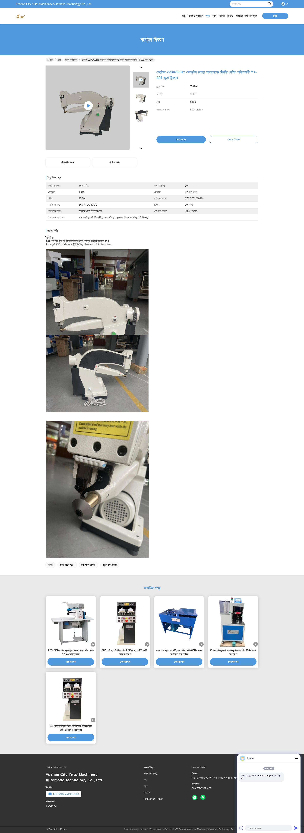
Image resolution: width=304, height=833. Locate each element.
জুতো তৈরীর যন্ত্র (66, 565)
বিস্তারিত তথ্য (67, 162)
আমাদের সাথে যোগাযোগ (246, 15)
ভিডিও (230, 15)
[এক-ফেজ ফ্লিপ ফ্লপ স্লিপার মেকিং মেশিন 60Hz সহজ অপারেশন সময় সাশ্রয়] (179, 621)
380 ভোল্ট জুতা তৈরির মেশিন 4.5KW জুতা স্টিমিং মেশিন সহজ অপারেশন (125, 652)
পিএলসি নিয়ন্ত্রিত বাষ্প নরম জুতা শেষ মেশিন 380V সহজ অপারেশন (233, 652)
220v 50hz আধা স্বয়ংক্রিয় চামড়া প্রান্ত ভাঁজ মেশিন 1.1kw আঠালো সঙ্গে (71, 652)
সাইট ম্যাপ (62, 829)
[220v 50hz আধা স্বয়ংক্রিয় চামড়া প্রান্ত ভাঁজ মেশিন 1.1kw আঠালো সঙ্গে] (71, 621)
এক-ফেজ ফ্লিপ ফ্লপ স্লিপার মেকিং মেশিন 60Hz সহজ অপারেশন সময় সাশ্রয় (179, 652)
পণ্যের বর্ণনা (114, 162)
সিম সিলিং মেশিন (88, 565)
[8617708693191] (195, 797)
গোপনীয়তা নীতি (51, 829)
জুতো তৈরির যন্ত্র (71, 60)
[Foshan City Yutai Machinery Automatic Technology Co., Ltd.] (33, 16)
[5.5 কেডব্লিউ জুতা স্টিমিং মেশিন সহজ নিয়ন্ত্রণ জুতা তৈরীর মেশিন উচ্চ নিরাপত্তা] (71, 697)
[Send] (296, 827)
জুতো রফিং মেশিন (110, 565)
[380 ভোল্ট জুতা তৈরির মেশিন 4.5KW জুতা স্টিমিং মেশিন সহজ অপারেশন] (125, 621)
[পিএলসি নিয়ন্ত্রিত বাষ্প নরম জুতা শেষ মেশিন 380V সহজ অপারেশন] (233, 621)
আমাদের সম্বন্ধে (195, 15)
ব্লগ (214, 15)
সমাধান (222, 15)
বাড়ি (183, 15)
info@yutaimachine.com (66, 793)
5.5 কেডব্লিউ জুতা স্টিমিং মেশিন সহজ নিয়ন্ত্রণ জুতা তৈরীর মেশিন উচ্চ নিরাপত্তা (71, 728)
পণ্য (208, 15)
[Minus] (296, 758)
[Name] (269, 4)
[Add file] (241, 827)
